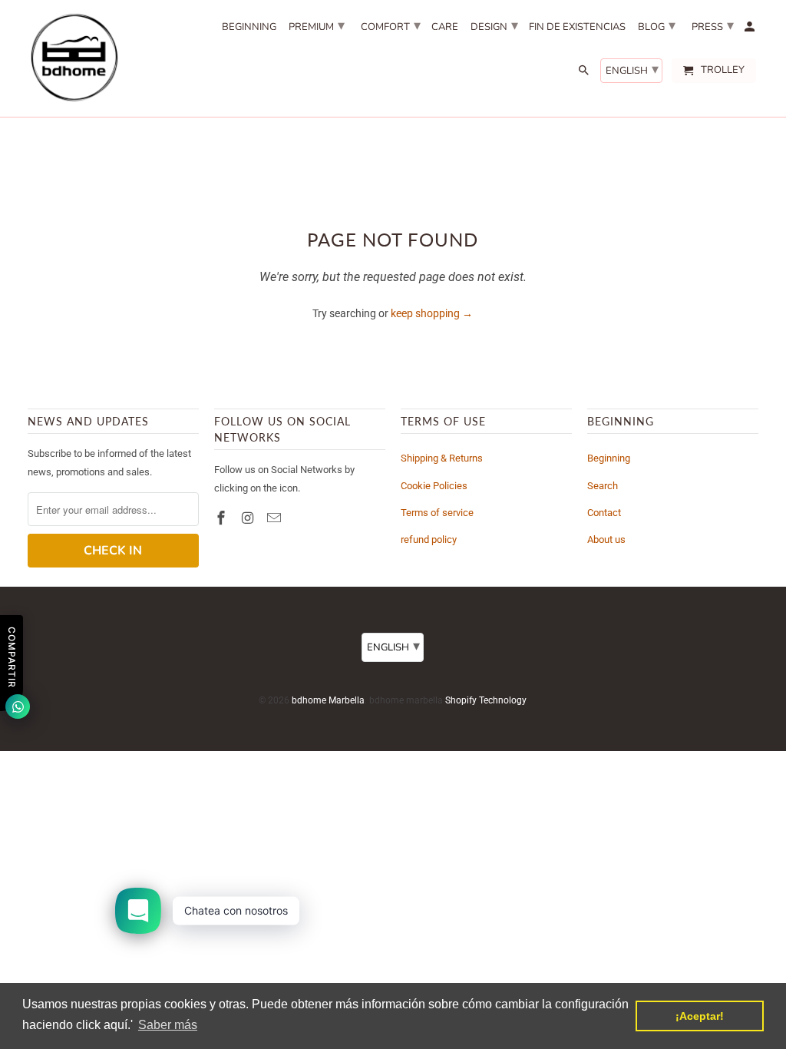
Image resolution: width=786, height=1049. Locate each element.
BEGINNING (249, 28)
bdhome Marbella (328, 700)
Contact (604, 512)
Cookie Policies (434, 485)
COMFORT (391, 25)
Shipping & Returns (442, 458)
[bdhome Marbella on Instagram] (249, 518)
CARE (444, 28)
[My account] (751, 30)
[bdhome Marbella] (74, 58)
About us (606, 539)
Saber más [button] (167, 1024)
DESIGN (494, 25)
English (632, 69)
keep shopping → (432, 313)
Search (602, 485)
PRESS (713, 25)
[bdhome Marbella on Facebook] (222, 518)
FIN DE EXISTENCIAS (577, 28)
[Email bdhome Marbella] (275, 518)
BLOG (656, 25)
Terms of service (437, 512)
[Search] (585, 74)
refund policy (429, 539)
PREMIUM (317, 25)
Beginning (608, 458)
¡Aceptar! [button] (699, 1016)
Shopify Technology (486, 700)
